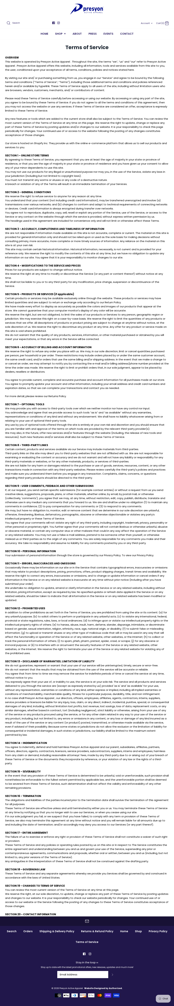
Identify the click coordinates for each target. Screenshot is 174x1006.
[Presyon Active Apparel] (87, 9)
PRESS (93, 34)
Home (124, 931)
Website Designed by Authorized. (103, 988)
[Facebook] (53, 23)
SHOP (60, 34)
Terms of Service (87, 942)
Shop (138, 931)
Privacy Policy (158, 931)
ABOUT (77, 34)
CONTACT (127, 34)
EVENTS (108, 34)
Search (11, 931)
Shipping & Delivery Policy (56, 931)
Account (145, 23)
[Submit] (112, 974)
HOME (44, 34)
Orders (28, 931)
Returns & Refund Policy (97, 931)
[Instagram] (58, 23)
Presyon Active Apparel (71, 988)
